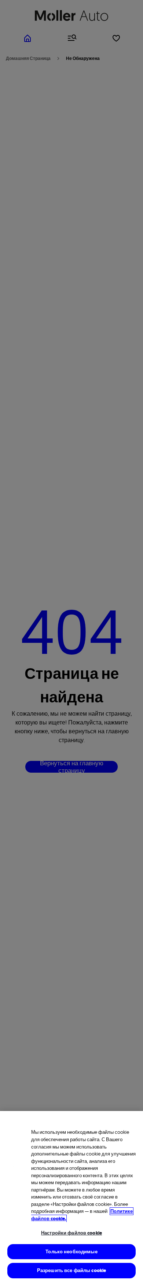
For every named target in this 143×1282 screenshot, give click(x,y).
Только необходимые (71, 1252)
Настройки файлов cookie (71, 1233)
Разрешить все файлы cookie (71, 1270)
